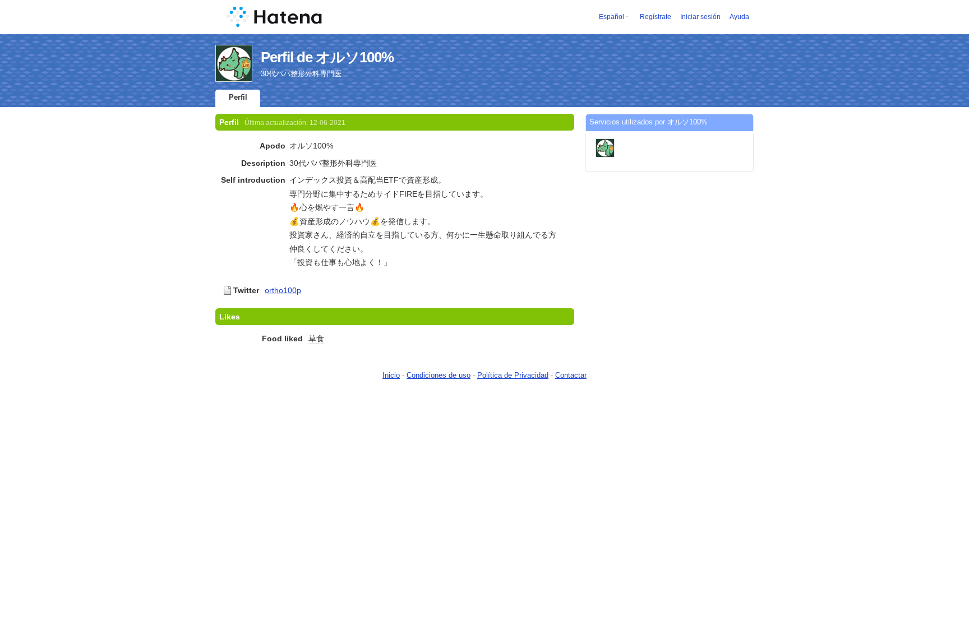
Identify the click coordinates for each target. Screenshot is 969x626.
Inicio (391, 375)
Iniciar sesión (700, 17)
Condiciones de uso (438, 375)
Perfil (238, 97)
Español (611, 17)
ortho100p (283, 290)
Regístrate (655, 17)
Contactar (571, 375)
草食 (316, 338)
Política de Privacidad (512, 375)
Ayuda (739, 17)
